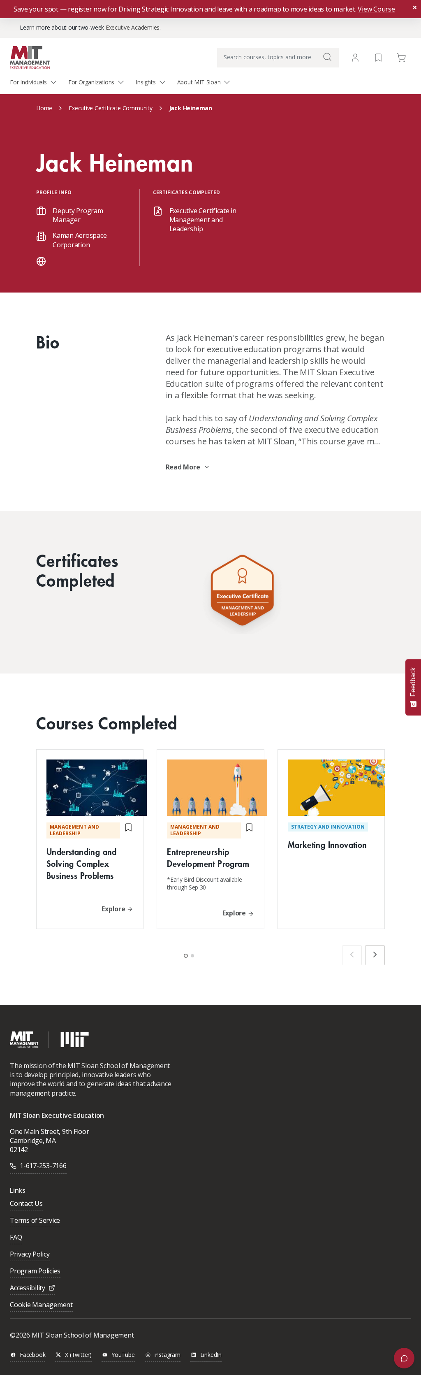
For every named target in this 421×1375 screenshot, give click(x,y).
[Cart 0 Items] (401, 57)
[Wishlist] (378, 57)
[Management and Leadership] (242, 592)
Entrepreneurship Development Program (208, 857)
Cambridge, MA (33, 1140)
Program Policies (35, 1271)
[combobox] (278, 57)
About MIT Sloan (199, 82)
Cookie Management (41, 1305)
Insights (145, 82)
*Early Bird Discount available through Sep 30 (204, 884)
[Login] (355, 58)
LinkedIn (211, 1355)
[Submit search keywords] (327, 56)
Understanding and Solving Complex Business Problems (81, 863)
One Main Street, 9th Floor (49, 1131)
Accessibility (27, 1288)
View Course (376, 9)
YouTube (123, 1355)
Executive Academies (133, 27)
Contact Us (26, 1204)
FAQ (16, 1238)
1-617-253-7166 (43, 1165)
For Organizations (91, 82)
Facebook (32, 1355)
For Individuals (28, 82)
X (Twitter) (78, 1355)
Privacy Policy (30, 1255)
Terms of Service (35, 1221)
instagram (167, 1355)
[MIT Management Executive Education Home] (30, 57)
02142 (19, 1149)
